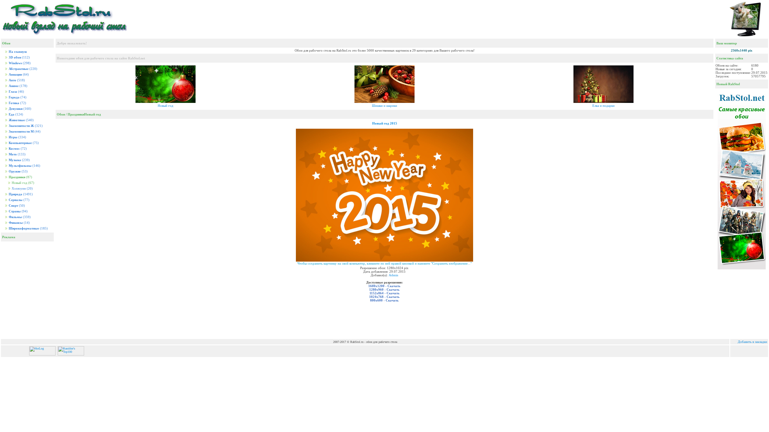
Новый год (165, 105)
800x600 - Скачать (384, 300)
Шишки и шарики (384, 105)
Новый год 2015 (384, 123)
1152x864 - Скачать (384, 293)
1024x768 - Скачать (384, 296)
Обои (61, 114)
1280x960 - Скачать (384, 289)
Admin (393, 275)
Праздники (76, 114)
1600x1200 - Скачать (384, 286)
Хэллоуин (22, 188)
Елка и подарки (603, 105)
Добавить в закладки (752, 342)
